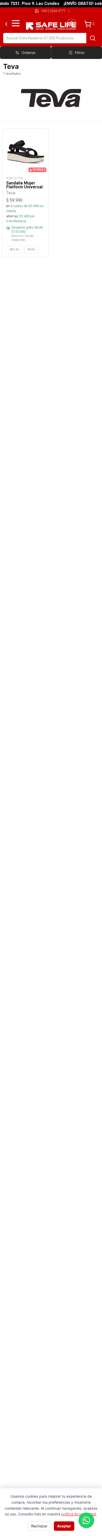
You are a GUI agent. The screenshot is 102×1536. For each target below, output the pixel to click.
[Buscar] (92, 38)
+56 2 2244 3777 (53, 11)
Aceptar (64, 1526)
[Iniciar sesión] (71, 24)
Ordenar (28, 52)
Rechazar (39, 1526)
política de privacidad (78, 1514)
